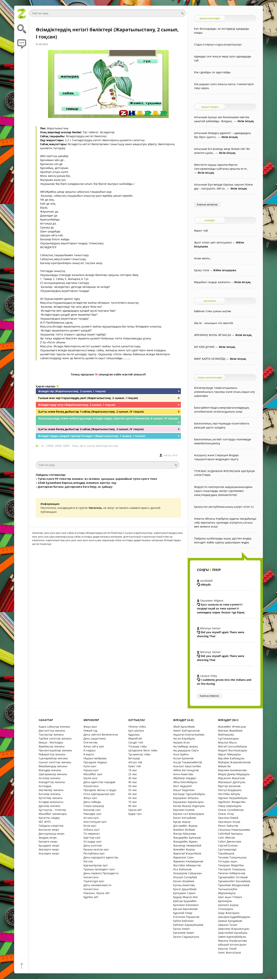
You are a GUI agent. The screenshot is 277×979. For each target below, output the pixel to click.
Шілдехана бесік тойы (142, 750)
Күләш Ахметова (184, 885)
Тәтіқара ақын (227, 861)
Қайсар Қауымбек (185, 901)
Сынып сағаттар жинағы (55, 762)
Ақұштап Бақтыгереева (188, 734)
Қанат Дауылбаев (185, 889)
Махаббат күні (92, 774)
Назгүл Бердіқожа (230, 790)
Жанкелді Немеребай (187, 845)
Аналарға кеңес (49, 853)
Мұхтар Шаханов (229, 786)
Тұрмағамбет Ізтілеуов (233, 877)
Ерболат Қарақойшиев (188, 925)
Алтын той (135, 762)
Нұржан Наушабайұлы (232, 798)
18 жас (132, 770)
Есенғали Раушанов (186, 917)
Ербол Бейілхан (183, 921)
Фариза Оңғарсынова (232, 940)
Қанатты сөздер (49, 818)
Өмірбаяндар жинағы (53, 766)
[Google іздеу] (21, 28)
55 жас (132, 790)
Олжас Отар (226, 814)
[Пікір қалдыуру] (21, 43)
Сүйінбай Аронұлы (230, 833)
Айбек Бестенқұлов (186, 770)
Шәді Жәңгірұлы (229, 913)
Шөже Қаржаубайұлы (232, 936)
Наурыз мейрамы (95, 758)
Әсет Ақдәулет (182, 786)
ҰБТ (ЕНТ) (45, 821)
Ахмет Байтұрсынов (186, 730)
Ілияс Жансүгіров (229, 952)
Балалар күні (92, 810)
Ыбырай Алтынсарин (232, 944)
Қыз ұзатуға (136, 730)
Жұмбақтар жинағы (51, 746)
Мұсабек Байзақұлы (231, 758)
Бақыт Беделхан (184, 790)
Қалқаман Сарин (184, 893)
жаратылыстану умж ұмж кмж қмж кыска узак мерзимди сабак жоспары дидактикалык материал (104, 540)
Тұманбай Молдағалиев (233, 885)
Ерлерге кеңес (48, 841)
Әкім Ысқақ (245, 121)
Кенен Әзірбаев (183, 881)
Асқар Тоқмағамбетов (187, 762)
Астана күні (91, 818)
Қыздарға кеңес (49, 845)
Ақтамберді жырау (185, 746)
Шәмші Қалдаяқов (230, 921)
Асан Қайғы (181, 754)
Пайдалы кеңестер (51, 825)
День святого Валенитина (100, 734)
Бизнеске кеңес (49, 829)
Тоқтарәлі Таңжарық (232, 869)
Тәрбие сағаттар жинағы (55, 738)
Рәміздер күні (92, 814)
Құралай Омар (182, 913)
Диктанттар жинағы (52, 730)
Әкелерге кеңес (49, 849)
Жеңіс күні (90, 798)
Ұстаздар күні (92, 841)
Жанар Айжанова (184, 833)
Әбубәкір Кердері (184, 778)
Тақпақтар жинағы (51, 734)
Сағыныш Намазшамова (234, 829)
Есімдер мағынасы (51, 802)
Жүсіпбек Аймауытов (187, 865)
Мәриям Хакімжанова (232, 770)
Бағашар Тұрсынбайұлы (189, 794)
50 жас (132, 786)
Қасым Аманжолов (185, 909)
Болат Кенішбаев (184, 818)
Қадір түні (135, 814)
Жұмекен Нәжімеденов (188, 861)
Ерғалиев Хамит (183, 932)
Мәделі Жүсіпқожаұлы (232, 750)
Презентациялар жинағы (55, 750)
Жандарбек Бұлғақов (187, 837)
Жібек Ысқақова (224, 270)
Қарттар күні (91, 837)
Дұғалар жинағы (49, 806)
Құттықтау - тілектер (52, 810)
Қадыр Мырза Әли (185, 897)
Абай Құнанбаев (184, 726)
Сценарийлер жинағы (53, 758)
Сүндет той (135, 742)
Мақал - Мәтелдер (51, 742)
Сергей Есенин (228, 845)
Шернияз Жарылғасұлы (233, 928)
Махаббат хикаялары (53, 814)
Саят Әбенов (226, 837)
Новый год (90, 730)
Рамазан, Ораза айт (96, 893)
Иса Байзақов (182, 869)
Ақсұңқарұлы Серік (186, 750)
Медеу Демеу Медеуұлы (234, 774)
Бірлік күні (90, 778)
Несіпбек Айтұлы (229, 794)
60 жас (132, 794)
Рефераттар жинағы (52, 754)
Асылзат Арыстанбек (187, 766)
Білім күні (89, 825)
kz (43, 446)
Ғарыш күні (91, 770)
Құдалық (134, 734)
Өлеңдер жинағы (50, 770)
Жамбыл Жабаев (184, 829)
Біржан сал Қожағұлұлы (188, 814)
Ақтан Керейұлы (184, 738)
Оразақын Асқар (229, 821)
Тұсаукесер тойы (139, 754)
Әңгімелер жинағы (51, 790)
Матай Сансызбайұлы (232, 746)
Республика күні (94, 853)
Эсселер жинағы (49, 778)
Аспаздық (45, 786)
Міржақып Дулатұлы (231, 782)
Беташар (134, 758)
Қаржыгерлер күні (95, 865)
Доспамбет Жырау (185, 825)
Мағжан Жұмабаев (230, 730)
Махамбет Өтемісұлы (232, 726)
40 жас (132, 782)
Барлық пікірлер (209, 696)
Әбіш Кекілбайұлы (185, 782)
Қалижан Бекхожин (186, 905)
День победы (92, 802)
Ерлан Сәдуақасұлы (186, 936)
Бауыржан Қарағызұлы (188, 802)
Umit (175, 455)
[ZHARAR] (21, 13)
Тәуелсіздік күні (93, 881)
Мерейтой (135, 738)
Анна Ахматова (183, 774)
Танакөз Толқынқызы (232, 857)
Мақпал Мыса (227, 742)
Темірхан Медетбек (231, 865)
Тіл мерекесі (91, 833)
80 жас (132, 806)
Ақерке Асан (181, 742)
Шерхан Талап (227, 925)
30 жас (132, 778)
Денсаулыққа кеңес (52, 833)
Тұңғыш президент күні (99, 869)
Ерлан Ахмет (181, 928)
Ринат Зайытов (228, 825)
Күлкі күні (89, 766)
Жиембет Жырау (184, 849)
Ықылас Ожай (227, 948)
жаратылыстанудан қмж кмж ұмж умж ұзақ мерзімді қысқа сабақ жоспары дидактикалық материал (107, 534)
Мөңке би (224, 766)
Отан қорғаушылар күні (99, 794)
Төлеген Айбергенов (231, 873)
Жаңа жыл (90, 726)
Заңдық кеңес (48, 837)
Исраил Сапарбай (185, 877)
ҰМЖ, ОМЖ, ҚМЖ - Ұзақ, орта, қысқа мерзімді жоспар (82, 446)
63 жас (132, 798)
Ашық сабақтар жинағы (54, 726)
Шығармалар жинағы (53, 774)
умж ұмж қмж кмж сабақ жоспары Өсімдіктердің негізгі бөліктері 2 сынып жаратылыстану (98, 533)
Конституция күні (95, 821)
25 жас (132, 774)
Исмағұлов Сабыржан (187, 873)
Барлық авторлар (207, 204)
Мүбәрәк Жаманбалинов (234, 762)
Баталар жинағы (49, 794)
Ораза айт (135, 810)
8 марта (88, 754)
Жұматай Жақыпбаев (187, 853)
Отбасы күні (91, 829)
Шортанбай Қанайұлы (232, 932)
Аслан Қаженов (183, 758)
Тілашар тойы (137, 746)
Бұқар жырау (182, 821)
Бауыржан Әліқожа (185, 798)
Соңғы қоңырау (93, 806)
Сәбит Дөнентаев (229, 841)
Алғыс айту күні (93, 746)
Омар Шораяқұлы (230, 806)
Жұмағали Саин (183, 857)
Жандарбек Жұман (185, 841)
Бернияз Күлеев (183, 810)
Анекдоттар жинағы (52, 782)
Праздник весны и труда (99, 790)
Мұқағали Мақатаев (231, 778)
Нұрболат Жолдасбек (232, 802)
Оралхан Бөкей (228, 818)
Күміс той (134, 766)
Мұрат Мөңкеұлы (229, 754)
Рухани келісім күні (96, 849)
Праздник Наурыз (95, 762)
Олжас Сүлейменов (230, 810)
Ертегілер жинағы (51, 798)
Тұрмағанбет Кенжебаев (234, 881)
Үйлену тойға (137, 726)
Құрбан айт (91, 897)
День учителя (92, 845)
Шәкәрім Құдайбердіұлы (234, 917)
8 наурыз (89, 750)
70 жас (132, 802)
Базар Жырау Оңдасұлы (189, 806)
